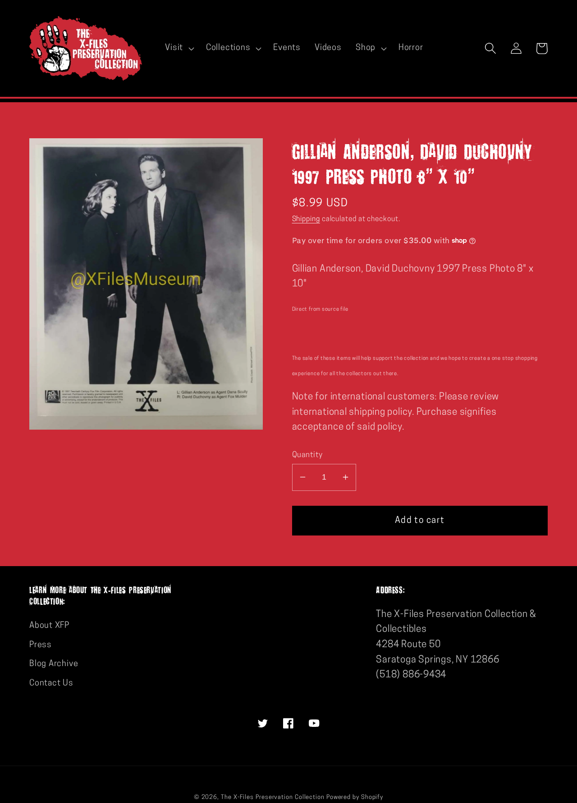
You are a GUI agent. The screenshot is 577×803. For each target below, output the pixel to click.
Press (40, 645)
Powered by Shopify (354, 797)
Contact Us (51, 683)
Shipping (306, 218)
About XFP (49, 626)
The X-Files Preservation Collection (273, 797)
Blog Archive (53, 664)
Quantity (307, 454)
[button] (178, 48)
